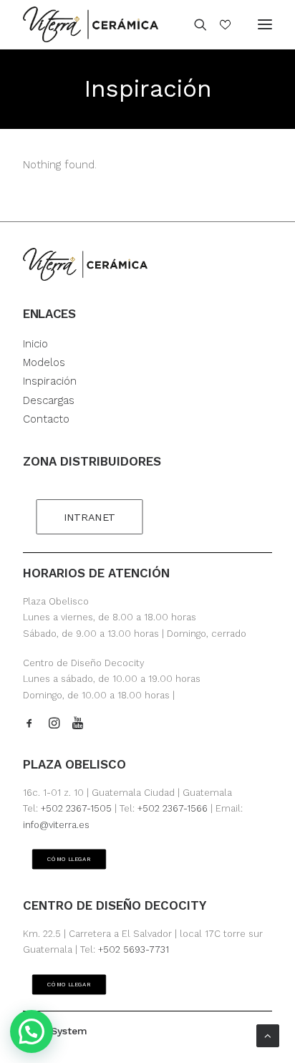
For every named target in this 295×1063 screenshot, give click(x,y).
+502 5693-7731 (133, 949)
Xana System (55, 1030)
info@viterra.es (56, 824)
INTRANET (89, 517)
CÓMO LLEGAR (69, 860)
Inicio (35, 343)
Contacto (46, 419)
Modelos (44, 362)
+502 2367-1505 (76, 808)
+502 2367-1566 (172, 808)
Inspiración (50, 381)
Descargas (48, 400)
